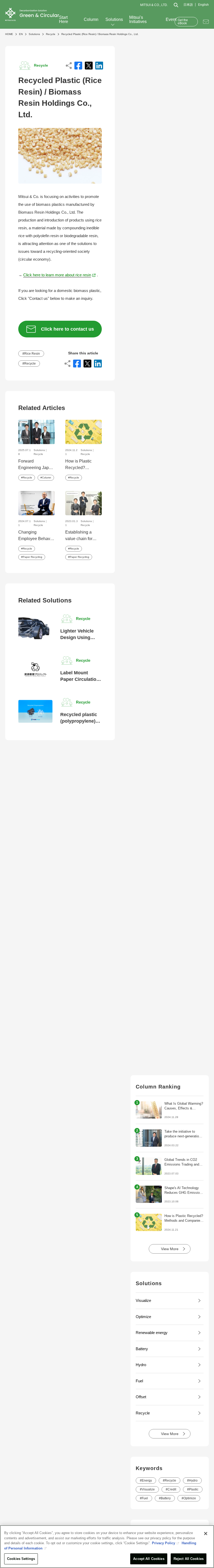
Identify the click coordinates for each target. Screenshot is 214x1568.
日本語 (188, 4)
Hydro (193, 1480)
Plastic (193, 1489)
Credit (172, 1489)
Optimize (189, 1498)
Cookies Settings (21, 1559)
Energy (147, 1480)
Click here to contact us (67, 329)
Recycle (30, 363)
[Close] (205, 1533)
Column (91, 19)
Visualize (148, 1489)
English (203, 4)
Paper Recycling (32, 556)
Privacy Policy (163, 1543)
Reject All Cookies (189, 1559)
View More (170, 1249)
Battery (166, 1498)
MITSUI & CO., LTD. (154, 5)
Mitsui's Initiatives (138, 19)
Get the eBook (183, 21)
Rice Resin (32, 353)
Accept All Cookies (148, 1559)
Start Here (63, 19)
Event (171, 19)
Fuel (145, 1498)
